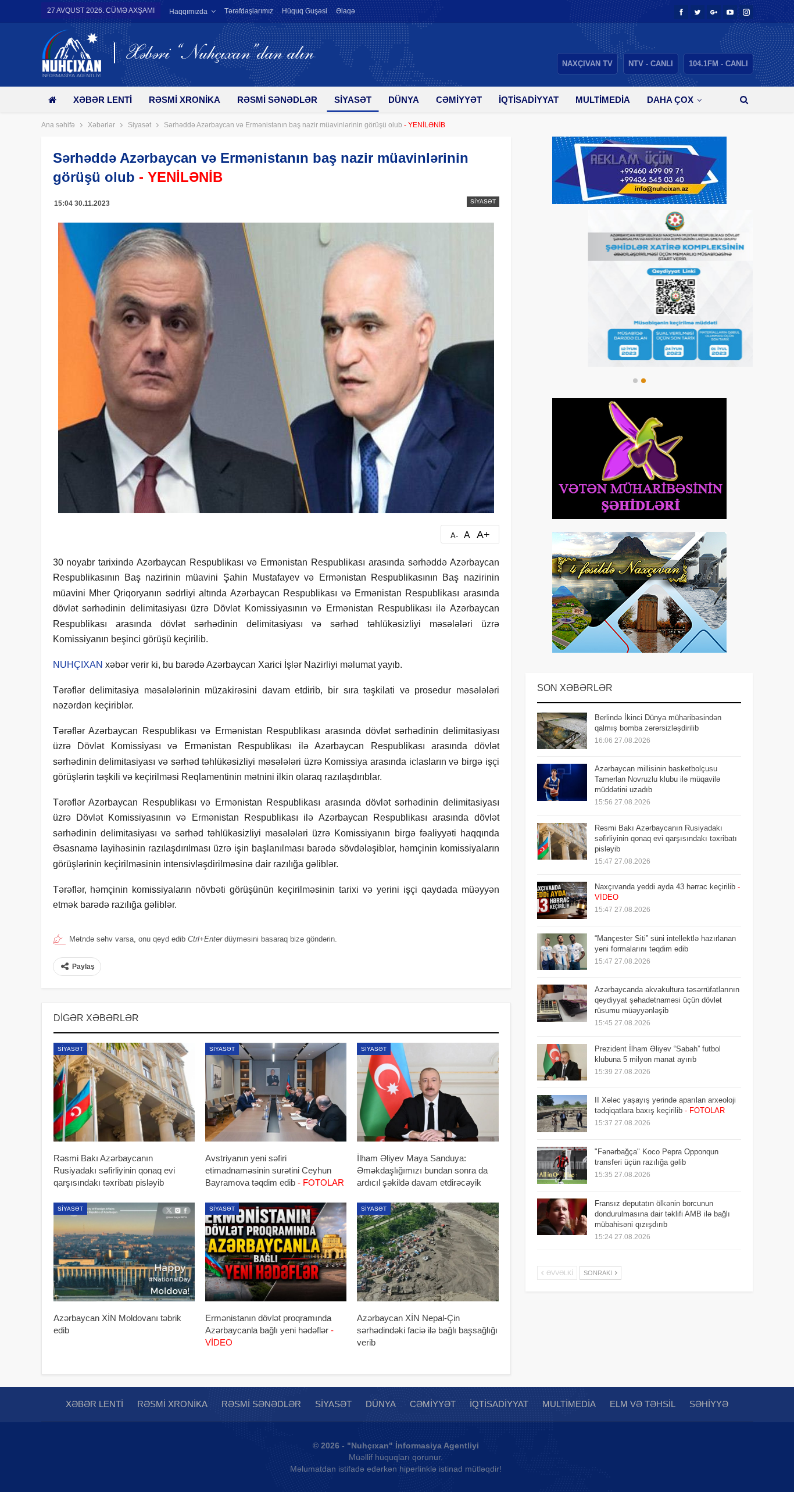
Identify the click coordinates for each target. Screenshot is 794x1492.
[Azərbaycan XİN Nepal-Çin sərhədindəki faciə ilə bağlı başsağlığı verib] (427, 1252)
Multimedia (602, 100)
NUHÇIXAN (78, 665)
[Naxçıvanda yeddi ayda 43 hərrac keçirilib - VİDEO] (562, 900)
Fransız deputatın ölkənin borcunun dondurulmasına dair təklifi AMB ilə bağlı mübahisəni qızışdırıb (662, 1214)
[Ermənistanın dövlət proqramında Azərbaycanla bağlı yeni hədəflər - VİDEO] (275, 1252)
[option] (639, 288)
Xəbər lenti (102, 100)
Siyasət (352, 100)
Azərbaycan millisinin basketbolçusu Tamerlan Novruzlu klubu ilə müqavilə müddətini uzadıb (657, 779)
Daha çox (670, 100)
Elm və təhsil (642, 1404)
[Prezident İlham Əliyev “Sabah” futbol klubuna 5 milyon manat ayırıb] (562, 1062)
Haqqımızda (188, 12)
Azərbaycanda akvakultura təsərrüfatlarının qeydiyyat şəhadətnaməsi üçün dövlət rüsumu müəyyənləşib (667, 1000)
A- (454, 535)
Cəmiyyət (459, 100)
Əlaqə (345, 11)
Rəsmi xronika (184, 100)
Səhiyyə (708, 1404)
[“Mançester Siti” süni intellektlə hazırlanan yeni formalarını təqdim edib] (562, 952)
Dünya (403, 100)
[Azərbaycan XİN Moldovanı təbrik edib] (124, 1252)
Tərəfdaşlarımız (248, 11)
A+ (483, 535)
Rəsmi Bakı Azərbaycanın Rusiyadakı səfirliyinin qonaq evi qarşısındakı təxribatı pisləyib (666, 838)
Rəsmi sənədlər (277, 100)
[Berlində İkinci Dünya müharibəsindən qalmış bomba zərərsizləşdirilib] (562, 731)
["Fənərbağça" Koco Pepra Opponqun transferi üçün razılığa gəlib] (562, 1165)
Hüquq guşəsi (304, 11)
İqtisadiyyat (529, 100)
